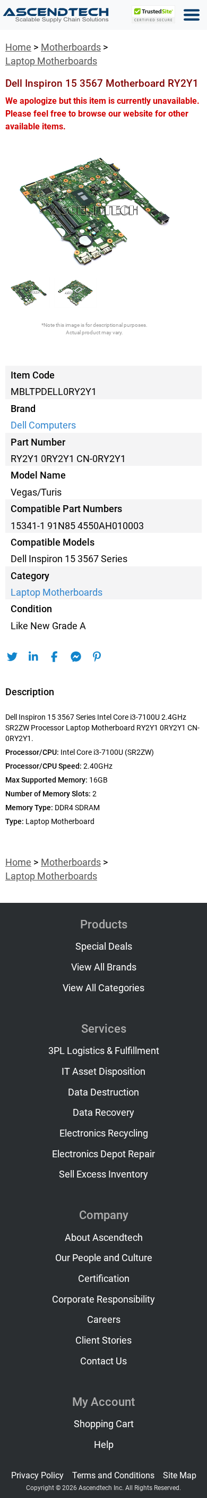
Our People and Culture (103, 1258)
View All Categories (103, 988)
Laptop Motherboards (51, 61)
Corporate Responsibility (103, 1299)
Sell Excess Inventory (103, 1174)
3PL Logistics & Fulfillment (103, 1051)
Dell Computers (43, 425)
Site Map (179, 1475)
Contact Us (103, 1361)
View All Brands (103, 967)
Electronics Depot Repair (103, 1154)
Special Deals (103, 946)
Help (104, 1444)
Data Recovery (103, 1112)
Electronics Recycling (103, 1133)
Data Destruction (103, 1092)
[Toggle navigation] (192, 15)
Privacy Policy (37, 1475)
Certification (104, 1278)
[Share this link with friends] (12, 657)
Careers (103, 1319)
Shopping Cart (104, 1424)
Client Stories (103, 1340)
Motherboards (71, 47)
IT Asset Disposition (103, 1071)
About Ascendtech (104, 1237)
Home (18, 47)
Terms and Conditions (113, 1475)
